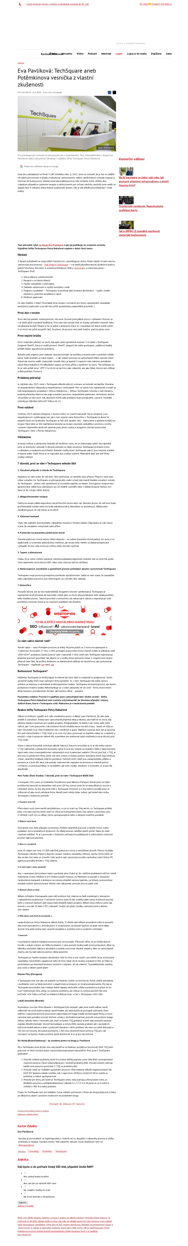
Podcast (92, 53)
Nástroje (106, 53)
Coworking (33, 1151)
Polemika (47, 1151)
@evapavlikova (26, 1145)
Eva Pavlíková (24, 92)
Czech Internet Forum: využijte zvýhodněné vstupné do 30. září (57, 4)
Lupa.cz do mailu (137, 53)
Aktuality (66, 53)
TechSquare (62, 264)
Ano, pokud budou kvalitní (36, 1176)
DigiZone (156, 53)
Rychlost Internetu (44, 54)
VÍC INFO (144, 4)
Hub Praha (50, 264)
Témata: (22, 1151)
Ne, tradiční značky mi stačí (37, 1190)
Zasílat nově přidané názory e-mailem (33, 1111)
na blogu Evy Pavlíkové (51, 244)
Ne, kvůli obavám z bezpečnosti (39, 1196)
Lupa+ (119, 53)
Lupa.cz (21, 62)
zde (43, 664)
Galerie (170, 53)
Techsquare (79, 267)
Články (53, 53)
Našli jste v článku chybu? (28, 1114)
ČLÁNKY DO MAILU (161, 4)
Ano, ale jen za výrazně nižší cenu (40, 1183)
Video (80, 53)
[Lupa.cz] (21, 4)
